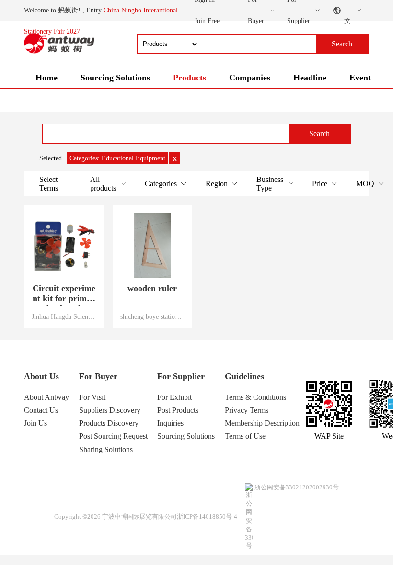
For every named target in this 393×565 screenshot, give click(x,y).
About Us (41, 376)
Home (46, 77)
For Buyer (98, 376)
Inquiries (170, 423)
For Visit (92, 397)
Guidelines (244, 376)
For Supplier (181, 376)
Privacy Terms (246, 410)
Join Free (207, 20)
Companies (249, 77)
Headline (309, 77)
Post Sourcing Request (113, 436)
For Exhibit (174, 397)
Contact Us (41, 410)
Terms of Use (245, 436)
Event (360, 77)
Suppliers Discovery (109, 410)
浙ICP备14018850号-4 (207, 516)
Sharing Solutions (106, 449)
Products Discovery (109, 423)
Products (189, 77)
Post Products (177, 410)
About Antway (46, 397)
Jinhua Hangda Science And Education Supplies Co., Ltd (64, 316)
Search (319, 133)
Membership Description (262, 423)
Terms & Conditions (255, 397)
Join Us (35, 423)
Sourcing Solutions (115, 77)
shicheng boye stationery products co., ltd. (152, 316)
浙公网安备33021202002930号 (296, 487)
